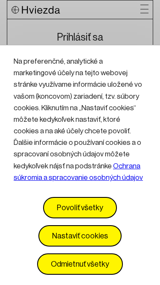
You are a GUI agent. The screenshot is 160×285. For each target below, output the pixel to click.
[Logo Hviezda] (76, 10)
